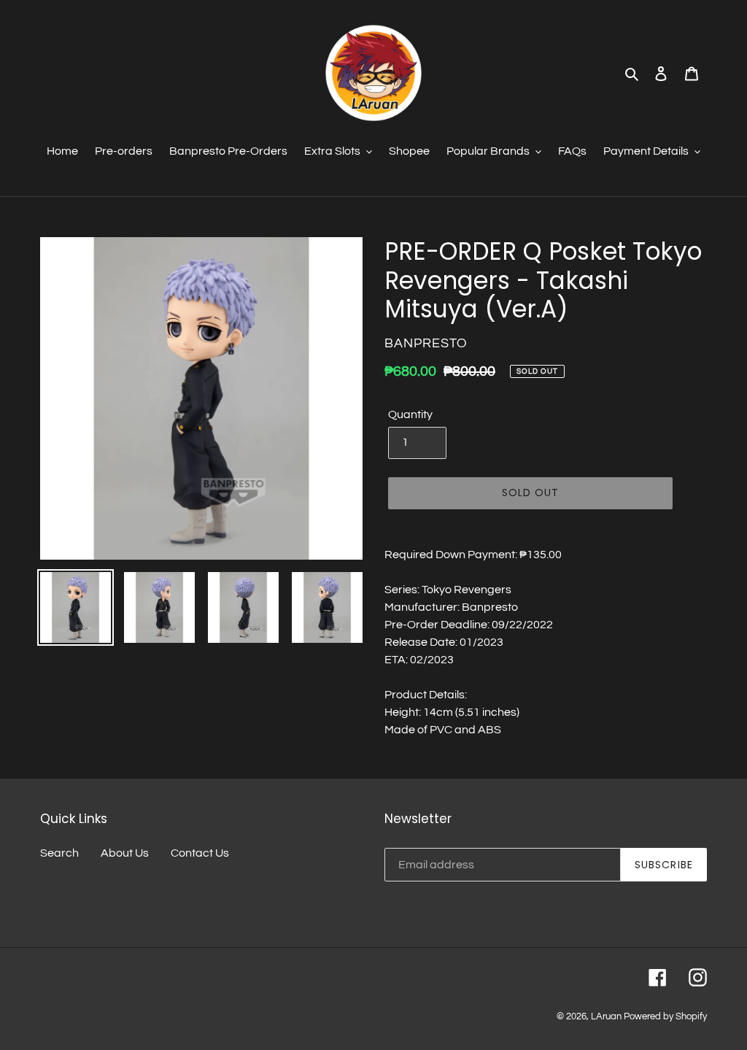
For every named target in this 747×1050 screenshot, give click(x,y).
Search (59, 853)
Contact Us (200, 853)
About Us (125, 853)
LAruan (606, 1016)
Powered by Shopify (665, 1016)
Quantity (410, 414)
